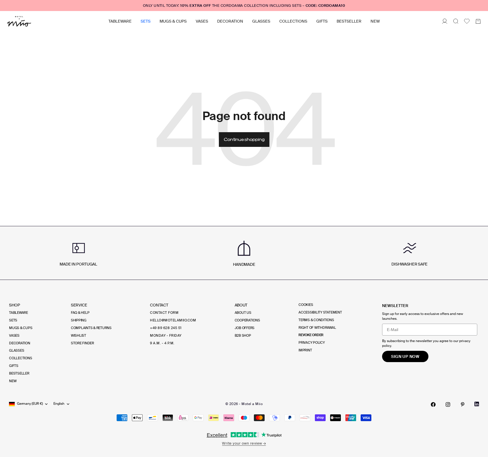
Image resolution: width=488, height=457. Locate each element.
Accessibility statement (320, 312)
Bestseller (349, 21)
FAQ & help (80, 312)
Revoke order (311, 335)
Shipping (78, 320)
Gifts (322, 21)
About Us (243, 312)
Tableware (120, 21)
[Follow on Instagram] (448, 404)
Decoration (230, 21)
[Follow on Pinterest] (462, 404)
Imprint (305, 350)
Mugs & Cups (173, 21)
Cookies (306, 305)
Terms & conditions (316, 320)
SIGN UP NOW (405, 356)
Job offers (245, 328)
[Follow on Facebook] (433, 404)
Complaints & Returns (91, 328)
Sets (146, 21)
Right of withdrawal (317, 327)
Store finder (82, 343)
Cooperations (247, 320)
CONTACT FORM (164, 312)
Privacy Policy (312, 342)
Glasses (261, 21)
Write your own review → (244, 443)
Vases (202, 21)
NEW (375, 21)
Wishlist (78, 335)
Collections (293, 21)
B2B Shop (243, 335)
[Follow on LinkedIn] (476, 404)
